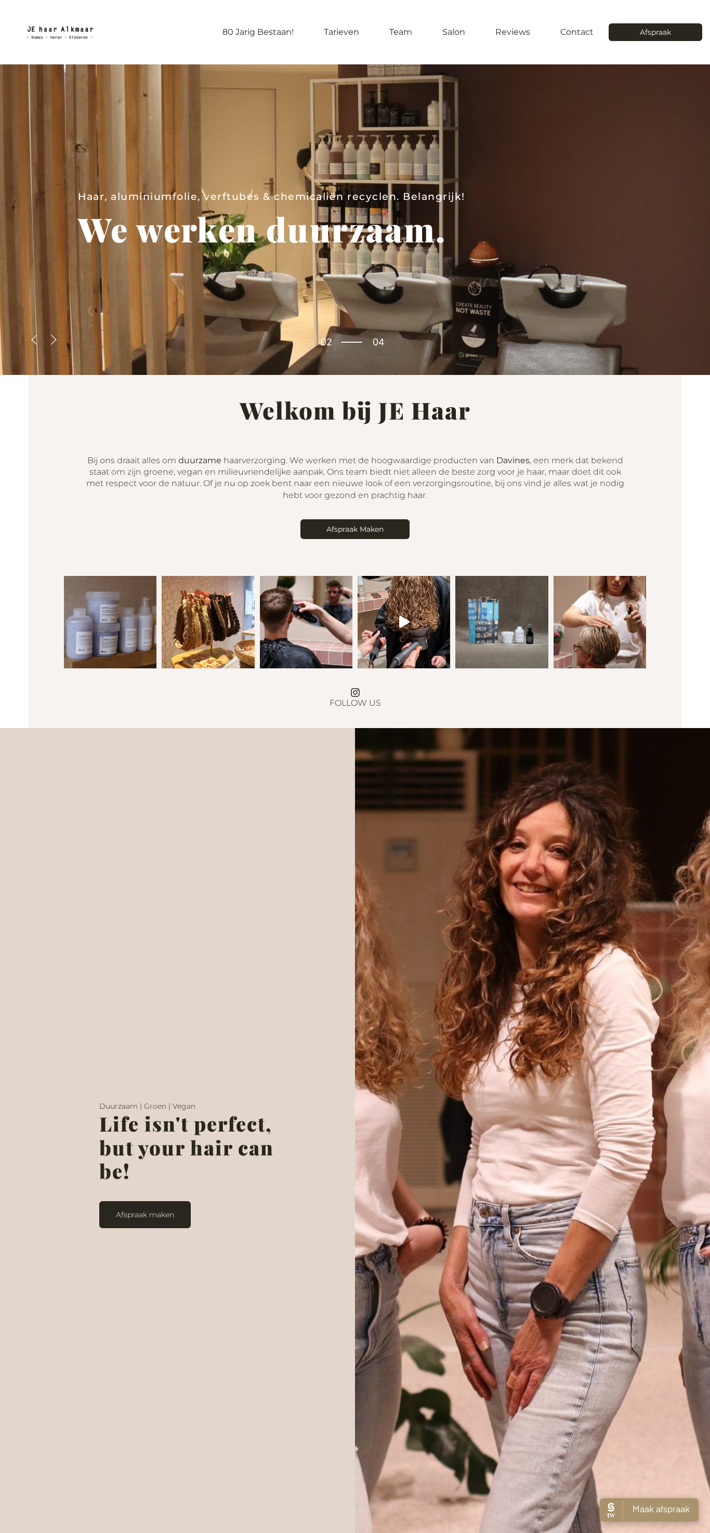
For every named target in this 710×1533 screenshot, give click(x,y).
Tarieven (341, 32)
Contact (577, 32)
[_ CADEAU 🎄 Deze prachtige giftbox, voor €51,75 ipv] (501, 622)
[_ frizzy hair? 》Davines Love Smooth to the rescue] (110, 622)
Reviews (512, 32)
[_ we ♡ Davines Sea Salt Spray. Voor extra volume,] (600, 622)
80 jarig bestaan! (258, 32)
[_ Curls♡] (404, 622)
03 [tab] (326, 342)
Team (400, 32)
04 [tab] (327, 350)
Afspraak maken (145, 1214)
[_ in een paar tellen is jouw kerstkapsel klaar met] (208, 622)
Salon (453, 32)
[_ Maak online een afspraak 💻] (306, 622)
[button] (34, 339)
